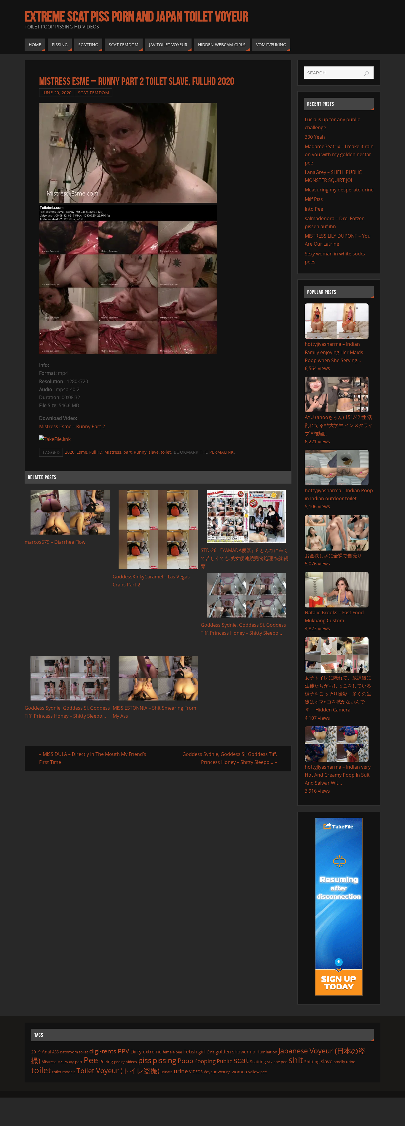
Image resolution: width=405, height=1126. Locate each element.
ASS (55, 1052)
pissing (164, 1060)
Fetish (190, 1051)
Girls (210, 1052)
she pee (280, 1061)
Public (224, 1061)
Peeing (106, 1061)
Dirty (136, 1051)
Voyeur (210, 1071)
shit (295, 1060)
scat (241, 1060)
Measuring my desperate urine (339, 189)
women (239, 1071)
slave (154, 452)
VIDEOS (196, 1071)
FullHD (95, 452)
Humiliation (266, 1052)
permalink (221, 452)
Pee (91, 1060)
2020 (69, 452)
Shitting (312, 1061)
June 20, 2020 (57, 92)
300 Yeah (315, 137)
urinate (167, 1071)
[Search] (366, 73)
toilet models (63, 1071)
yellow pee (257, 1071)
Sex (269, 1062)
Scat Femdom (93, 92)
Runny (140, 452)
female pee (172, 1052)
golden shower (232, 1051)
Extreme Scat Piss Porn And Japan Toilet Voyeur (136, 16)
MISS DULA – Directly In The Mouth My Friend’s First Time (92, 758)
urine (181, 1071)
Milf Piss (314, 199)
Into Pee (314, 209)
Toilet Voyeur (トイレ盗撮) (118, 1070)
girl (201, 1051)
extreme (152, 1051)
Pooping (205, 1061)
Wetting (224, 1072)
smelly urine (344, 1061)
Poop (185, 1060)
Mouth (63, 1062)
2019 (36, 1052)
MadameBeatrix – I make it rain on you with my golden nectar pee (339, 154)
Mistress (112, 452)
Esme (81, 452)
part (127, 452)
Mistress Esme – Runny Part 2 (72, 426)
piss (145, 1060)
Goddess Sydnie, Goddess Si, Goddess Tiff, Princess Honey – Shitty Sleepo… (229, 758)
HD (252, 1052)
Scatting (258, 1061)
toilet (166, 452)
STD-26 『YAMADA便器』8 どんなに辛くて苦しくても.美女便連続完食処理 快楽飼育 (244, 558)
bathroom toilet (74, 1052)
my (71, 1062)
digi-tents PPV (109, 1051)
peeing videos (125, 1062)
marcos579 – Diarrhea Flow (55, 542)
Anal (46, 1052)
